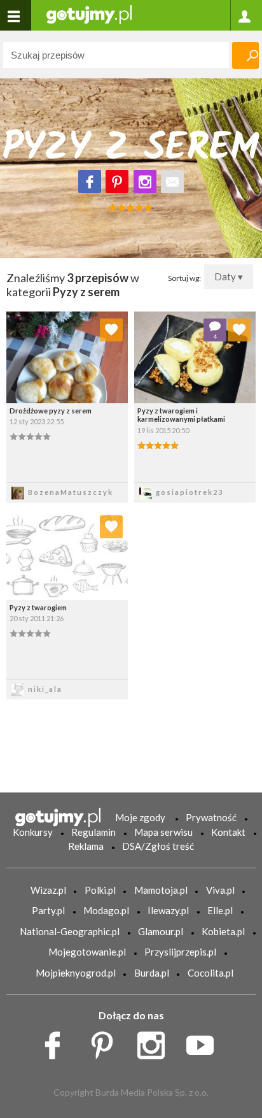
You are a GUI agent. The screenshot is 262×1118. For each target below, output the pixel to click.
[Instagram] (145, 181)
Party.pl (48, 910)
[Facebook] (89, 181)
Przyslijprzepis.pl (180, 951)
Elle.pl (220, 910)
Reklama (86, 846)
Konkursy (33, 832)
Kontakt (228, 832)
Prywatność (211, 817)
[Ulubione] (111, 330)
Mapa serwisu (163, 832)
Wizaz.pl (48, 890)
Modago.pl (106, 910)
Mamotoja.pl (161, 890)
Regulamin (93, 832)
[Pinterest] (117, 181)
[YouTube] (204, 1042)
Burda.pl (151, 972)
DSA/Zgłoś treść (158, 846)
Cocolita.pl (210, 972)
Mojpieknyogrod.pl (76, 972)
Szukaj (245, 55)
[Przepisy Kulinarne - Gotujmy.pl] (89, 13)
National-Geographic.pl (70, 931)
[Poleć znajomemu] (172, 181)
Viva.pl (220, 890)
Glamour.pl (160, 931)
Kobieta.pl (223, 931)
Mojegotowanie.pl (87, 951)
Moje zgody (140, 817)
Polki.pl (100, 890)
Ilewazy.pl (168, 910)
